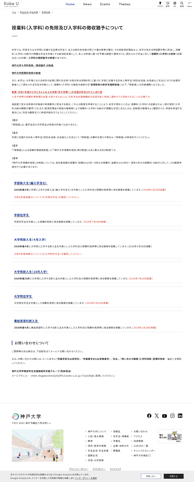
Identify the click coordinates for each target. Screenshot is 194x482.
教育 (90, 441)
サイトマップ (115, 468)
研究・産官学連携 (97, 445)
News (87, 4)
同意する (174, 476)
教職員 (116, 450)
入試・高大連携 (96, 436)
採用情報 (138, 441)
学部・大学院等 (96, 460)
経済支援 (46, 12)
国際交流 (93, 455)
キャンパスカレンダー (145, 450)
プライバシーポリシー (79, 468)
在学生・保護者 (121, 436)
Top (14, 12)
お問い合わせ (141, 431)
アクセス (138, 436)
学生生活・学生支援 (29, 12)
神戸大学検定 (141, 455)
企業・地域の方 (121, 445)
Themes (125, 4)
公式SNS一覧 (141, 445)
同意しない (151, 476)
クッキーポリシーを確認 (86, 478)
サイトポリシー (99, 468)
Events (105, 4)
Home (70, 4)
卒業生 (116, 441)
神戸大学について (97, 431)
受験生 (116, 431)
